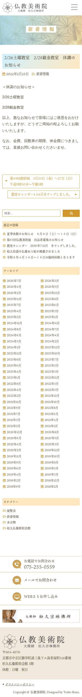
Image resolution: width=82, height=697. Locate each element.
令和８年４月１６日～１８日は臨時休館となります (41, 257)
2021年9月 (14, 408)
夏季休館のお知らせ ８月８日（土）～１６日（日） (42, 234)
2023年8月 (14, 359)
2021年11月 (14, 402)
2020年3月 (52, 444)
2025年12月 (52, 293)
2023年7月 (52, 359)
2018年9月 (14, 486)
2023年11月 (14, 353)
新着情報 (42, 73)
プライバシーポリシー (19, 684)
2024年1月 (14, 347)
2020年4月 (14, 444)
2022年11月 (52, 377)
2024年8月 (14, 329)
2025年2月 (14, 317)
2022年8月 (14, 384)
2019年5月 (52, 468)
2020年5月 (52, 438)
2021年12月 (52, 396)
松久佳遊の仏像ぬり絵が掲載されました (33, 251)
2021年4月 (52, 420)
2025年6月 (52, 305)
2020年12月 (14, 432)
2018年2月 (51, 486)
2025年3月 (52, 311)
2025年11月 (14, 299)
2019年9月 (14, 462)
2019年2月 (14, 480)
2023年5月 (52, 365)
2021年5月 (13, 420)
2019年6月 (14, 468)
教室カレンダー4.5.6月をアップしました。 (41, 194)
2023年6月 (14, 365)
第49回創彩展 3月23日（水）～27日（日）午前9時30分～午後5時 (42, 181)
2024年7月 (52, 329)
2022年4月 (14, 390)
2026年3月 (52, 287)
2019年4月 (14, 474)
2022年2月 (14, 396)
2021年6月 (52, 414)
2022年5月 (52, 384)
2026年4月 (14, 287)
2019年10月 (52, 456)
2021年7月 (13, 414)
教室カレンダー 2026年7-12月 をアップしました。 (42, 246)
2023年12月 (52, 347)
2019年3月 (52, 474)
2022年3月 (52, 390)
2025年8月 (52, 299)
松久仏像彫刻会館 (19, 528)
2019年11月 (14, 456)
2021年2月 (13, 426)
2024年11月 (52, 323)
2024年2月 (52, 341)
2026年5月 (52, 281)
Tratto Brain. (71, 692)
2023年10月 (52, 353)
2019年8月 (52, 462)
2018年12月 (52, 480)
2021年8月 (51, 408)
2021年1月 (51, 426)
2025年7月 (14, 305)
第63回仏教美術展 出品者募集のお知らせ (35, 240)
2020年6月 (14, 438)
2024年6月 (14, 335)
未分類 (11, 522)
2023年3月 (52, 372)
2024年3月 (14, 341)
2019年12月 (52, 450)
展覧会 (11, 511)
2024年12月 (14, 323)
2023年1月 (13, 377)
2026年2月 (14, 293)
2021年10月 (52, 402)
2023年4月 (14, 372)
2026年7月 (14, 281)
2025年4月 (14, 311)
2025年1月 (51, 317)
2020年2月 (14, 450)
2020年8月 (52, 432)
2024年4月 (52, 335)
